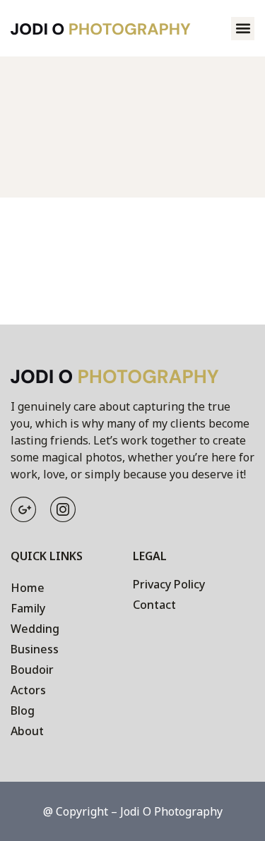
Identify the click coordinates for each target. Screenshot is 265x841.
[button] (242, 28)
